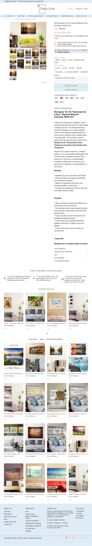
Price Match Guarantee (33, 526)
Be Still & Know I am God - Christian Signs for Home (35, 373)
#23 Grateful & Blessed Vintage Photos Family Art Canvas (78, 323)
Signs (42, 339)
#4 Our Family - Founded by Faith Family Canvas (35, 323)
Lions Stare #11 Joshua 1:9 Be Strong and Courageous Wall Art (56, 413)
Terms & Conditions (32, 521)
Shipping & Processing (33, 523)
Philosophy (7, 514)
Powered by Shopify (35, 538)
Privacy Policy (30, 514)
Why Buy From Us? (10, 516)
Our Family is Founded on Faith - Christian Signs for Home (13, 454)
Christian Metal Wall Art (54, 339)
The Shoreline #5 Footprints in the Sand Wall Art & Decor (13, 494)
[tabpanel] (78, 313)
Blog (5, 519)
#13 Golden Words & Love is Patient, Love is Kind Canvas (35, 413)
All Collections (30, 528)
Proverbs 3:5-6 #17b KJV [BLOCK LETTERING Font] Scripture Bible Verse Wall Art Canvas (56, 373)
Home (5, 19)
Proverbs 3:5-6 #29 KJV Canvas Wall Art (78, 373)
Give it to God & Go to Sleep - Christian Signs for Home (78, 413)
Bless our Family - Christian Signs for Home (56, 454)
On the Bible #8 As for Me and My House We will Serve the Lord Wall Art (13, 413)
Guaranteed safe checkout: (65, 95)
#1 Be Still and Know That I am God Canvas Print (56, 494)
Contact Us (8, 524)
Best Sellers (33, 339)
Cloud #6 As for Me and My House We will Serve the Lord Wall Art (35, 494)
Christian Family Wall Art (11, 19)
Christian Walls (46, 8)
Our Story (7, 511)
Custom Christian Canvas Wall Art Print (13, 373)
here (62, 231)
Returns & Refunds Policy (32, 517)
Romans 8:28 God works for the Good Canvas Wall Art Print (78, 494)
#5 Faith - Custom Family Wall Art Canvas (13, 323)
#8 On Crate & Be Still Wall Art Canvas (35, 454)
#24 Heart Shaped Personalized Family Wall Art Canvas (56, 323)
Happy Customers (10, 522)
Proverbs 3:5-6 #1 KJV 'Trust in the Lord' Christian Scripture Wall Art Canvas (78, 454)
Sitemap (28, 531)
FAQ (27, 511)
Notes (56, 75)
